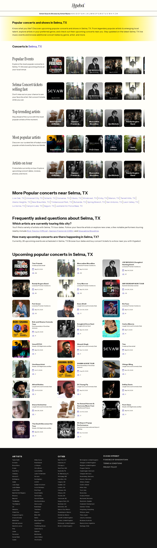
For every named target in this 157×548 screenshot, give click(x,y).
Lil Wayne (37, 465)
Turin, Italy (83, 490)
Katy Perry (15, 471)
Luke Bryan (37, 523)
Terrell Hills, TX (128, 198)
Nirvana (36, 476)
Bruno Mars (16, 465)
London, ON (61, 487)
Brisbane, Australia (86, 520)
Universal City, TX (34, 198)
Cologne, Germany (85, 473)
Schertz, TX (49, 198)
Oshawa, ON (62, 490)
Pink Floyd (37, 490)
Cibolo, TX (76, 198)
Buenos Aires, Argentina (87, 523)
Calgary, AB (61, 482)
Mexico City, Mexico (64, 509)
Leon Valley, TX (130, 202)
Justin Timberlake (39, 473)
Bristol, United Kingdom (65, 526)
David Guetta (38, 493)
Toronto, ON (61, 496)
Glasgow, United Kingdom (88, 462)
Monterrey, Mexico (63, 515)
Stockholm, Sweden (86, 501)
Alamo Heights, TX (21, 202)
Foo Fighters (38, 479)
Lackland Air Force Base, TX (69, 206)
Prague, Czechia (85, 468)
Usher (14, 531)
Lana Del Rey (38, 471)
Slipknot (36, 531)
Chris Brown (38, 468)
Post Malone (38, 462)
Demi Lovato (38, 504)
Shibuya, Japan (84, 512)
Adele (14, 482)
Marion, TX (113, 198)
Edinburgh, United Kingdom (66, 523)
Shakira (36, 512)
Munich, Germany (85, 479)
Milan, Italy (83, 487)
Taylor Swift (15, 460)
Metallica (15, 509)
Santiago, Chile (84, 526)
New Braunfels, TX (41, 202)
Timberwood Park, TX (61, 202)
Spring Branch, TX (96, 202)
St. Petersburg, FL (63, 473)
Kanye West (16, 537)
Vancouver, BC (62, 498)
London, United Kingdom (65, 520)
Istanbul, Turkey (85, 507)
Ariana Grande (17, 518)
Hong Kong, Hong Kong (87, 509)
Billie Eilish (15, 520)
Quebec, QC (61, 484)
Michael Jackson (17, 523)
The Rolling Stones (40, 526)
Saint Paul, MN (62, 468)
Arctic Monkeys (39, 487)
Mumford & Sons (39, 501)
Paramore (15, 534)
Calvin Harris (38, 529)
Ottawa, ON (61, 493)
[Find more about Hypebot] (78, 5)
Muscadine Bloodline (88, 231)
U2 (13, 507)
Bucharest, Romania (86, 498)
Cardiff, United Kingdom (65, 518)
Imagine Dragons (17, 515)
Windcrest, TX (90, 198)
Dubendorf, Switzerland (87, 504)
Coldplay (15, 473)
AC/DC (36, 482)
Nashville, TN (62, 471)
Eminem (15, 462)
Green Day (15, 512)
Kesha (36, 518)
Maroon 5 (15, 476)
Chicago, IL (61, 465)
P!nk (13, 529)
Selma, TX (35, 46)
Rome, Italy (83, 493)
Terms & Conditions (112, 463)
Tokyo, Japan (84, 515)
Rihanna (15, 496)
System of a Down (39, 484)
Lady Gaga (15, 484)
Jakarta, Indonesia (85, 518)
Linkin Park (15, 490)
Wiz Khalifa (38, 540)
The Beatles (15, 501)
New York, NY (62, 460)
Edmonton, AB (62, 507)
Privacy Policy (110, 467)
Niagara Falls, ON (63, 501)
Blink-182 (37, 515)
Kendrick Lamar (17, 526)
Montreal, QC (62, 504)
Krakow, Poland (84, 496)
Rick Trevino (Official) (37, 231)
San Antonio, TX (114, 202)
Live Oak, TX (18, 198)
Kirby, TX (102, 198)
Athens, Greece (84, 482)
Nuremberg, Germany (87, 476)
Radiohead (37, 507)
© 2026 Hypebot (111, 456)
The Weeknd (16, 504)
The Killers (37, 509)
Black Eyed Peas (39, 520)
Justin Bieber (16, 487)
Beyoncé (14, 498)
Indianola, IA (62, 462)
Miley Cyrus (38, 460)
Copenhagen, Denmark (87, 471)
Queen (14, 540)
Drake (14, 468)
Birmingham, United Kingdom (89, 460)
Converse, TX (63, 198)
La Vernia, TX (18, 206)
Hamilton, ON (62, 479)
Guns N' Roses (38, 498)
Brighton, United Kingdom (88, 465)
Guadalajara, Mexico (64, 512)
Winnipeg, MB (62, 476)
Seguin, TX (49, 206)
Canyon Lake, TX (34, 206)
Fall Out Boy (38, 496)
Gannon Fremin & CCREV (61, 231)
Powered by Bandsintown (115, 460)
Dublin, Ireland (84, 484)
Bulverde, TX (80, 202)
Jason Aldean (38, 537)
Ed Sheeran (15, 479)
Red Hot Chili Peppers (19, 493)
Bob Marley (37, 534)
